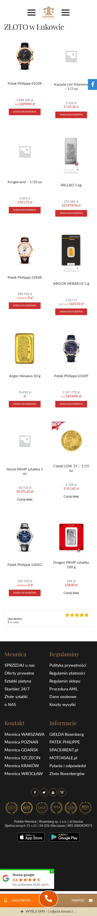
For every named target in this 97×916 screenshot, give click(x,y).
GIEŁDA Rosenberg (66, 735)
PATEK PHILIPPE (64, 742)
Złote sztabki (16, 697)
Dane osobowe (62, 697)
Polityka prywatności (67, 666)
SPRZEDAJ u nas (20, 666)
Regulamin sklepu (64, 681)
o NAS (10, 705)
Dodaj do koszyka (24, 112)
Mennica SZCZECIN (22, 758)
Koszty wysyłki (62, 705)
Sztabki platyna (18, 681)
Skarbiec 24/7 (17, 689)
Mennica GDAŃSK (21, 750)
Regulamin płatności (67, 673)
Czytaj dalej (24, 499)
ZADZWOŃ (20, 900)
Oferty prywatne (19, 673)
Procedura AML (63, 689)
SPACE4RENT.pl (63, 750)
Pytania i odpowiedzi (67, 766)
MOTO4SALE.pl (63, 758)
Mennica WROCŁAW (24, 774)
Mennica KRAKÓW (22, 766)
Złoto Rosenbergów (67, 774)
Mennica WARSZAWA (24, 735)
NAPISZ (78, 900)
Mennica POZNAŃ (21, 742)
